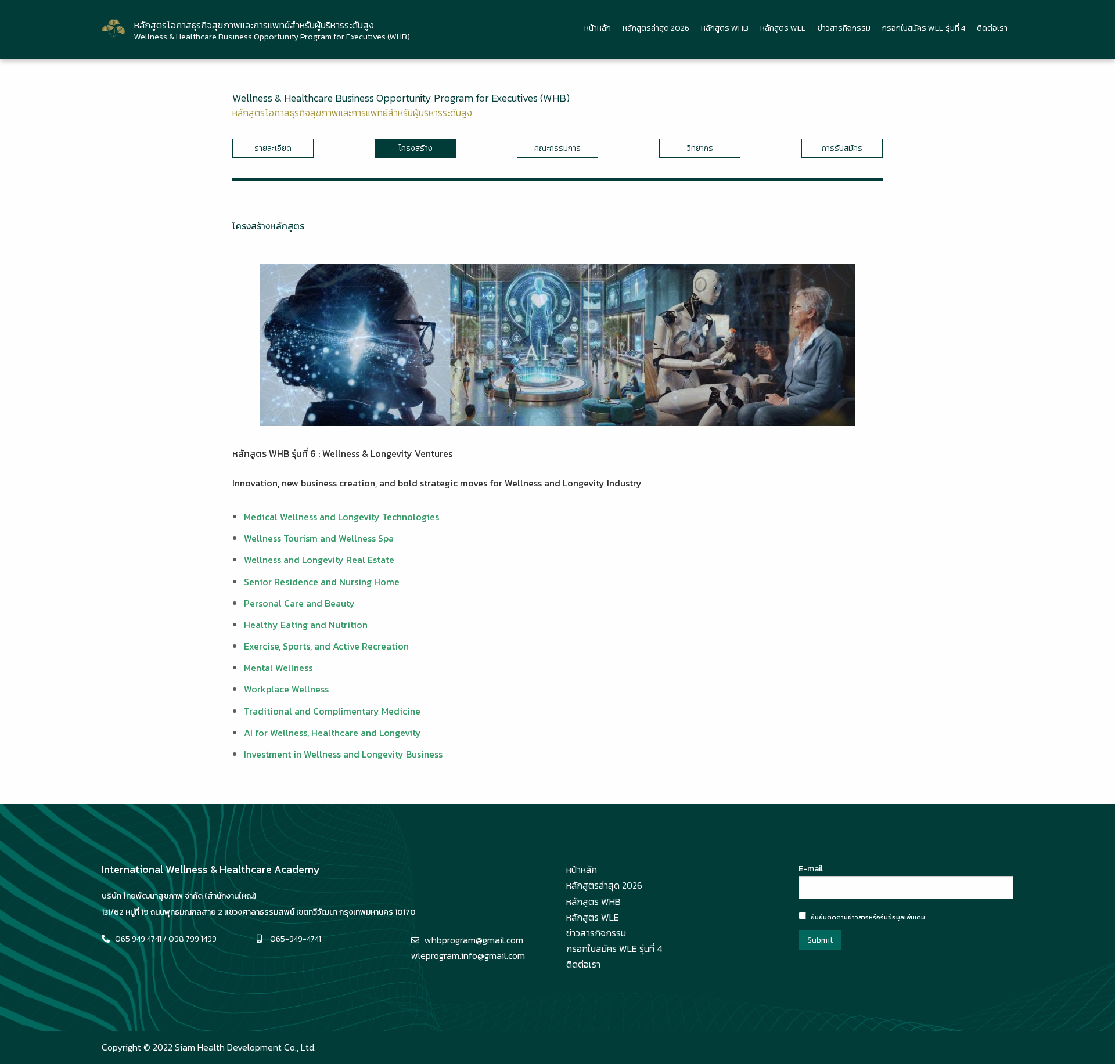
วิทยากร (700, 148)
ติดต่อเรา (992, 28)
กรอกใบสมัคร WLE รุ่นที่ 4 (923, 28)
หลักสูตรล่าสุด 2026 (656, 28)
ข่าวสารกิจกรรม (844, 28)
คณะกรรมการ (557, 148)
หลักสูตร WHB (725, 28)
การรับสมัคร (842, 148)
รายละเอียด (273, 148)
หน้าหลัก (597, 28)
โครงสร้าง (415, 148)
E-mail (811, 869)
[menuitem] (597, 29)
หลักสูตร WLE (783, 28)
